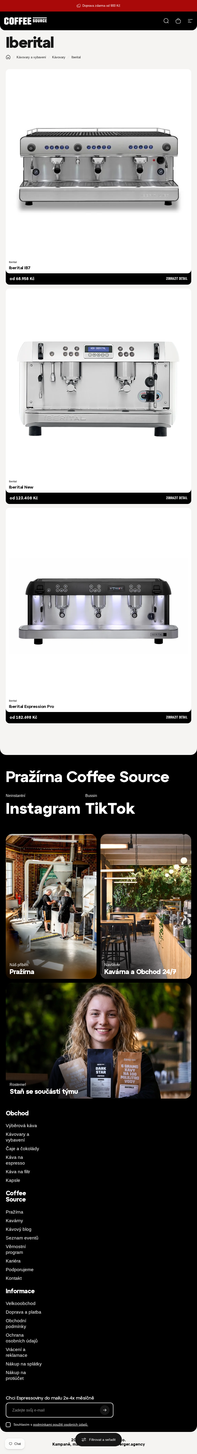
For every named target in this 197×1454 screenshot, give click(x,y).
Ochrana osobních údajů (22, 1338)
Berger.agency (131, 1444)
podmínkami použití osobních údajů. (60, 1424)
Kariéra (13, 1260)
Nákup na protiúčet (16, 1375)
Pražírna (14, 1212)
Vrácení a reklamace (16, 1352)
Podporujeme (20, 1269)
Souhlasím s (50, 1424)
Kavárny (14, 1220)
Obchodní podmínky (16, 1323)
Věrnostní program (16, 1249)
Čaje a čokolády (22, 1148)
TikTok (110, 808)
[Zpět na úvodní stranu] (8, 57)
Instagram (43, 808)
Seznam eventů (22, 1237)
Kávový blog (18, 1229)
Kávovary (58, 57)
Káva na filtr (18, 1171)
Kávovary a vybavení (31, 57)
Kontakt (14, 1278)
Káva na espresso (15, 1160)
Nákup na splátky (24, 1363)
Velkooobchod (21, 1303)
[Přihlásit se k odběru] (105, 1410)
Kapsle (13, 1180)
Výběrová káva (21, 1125)
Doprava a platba (23, 1312)
